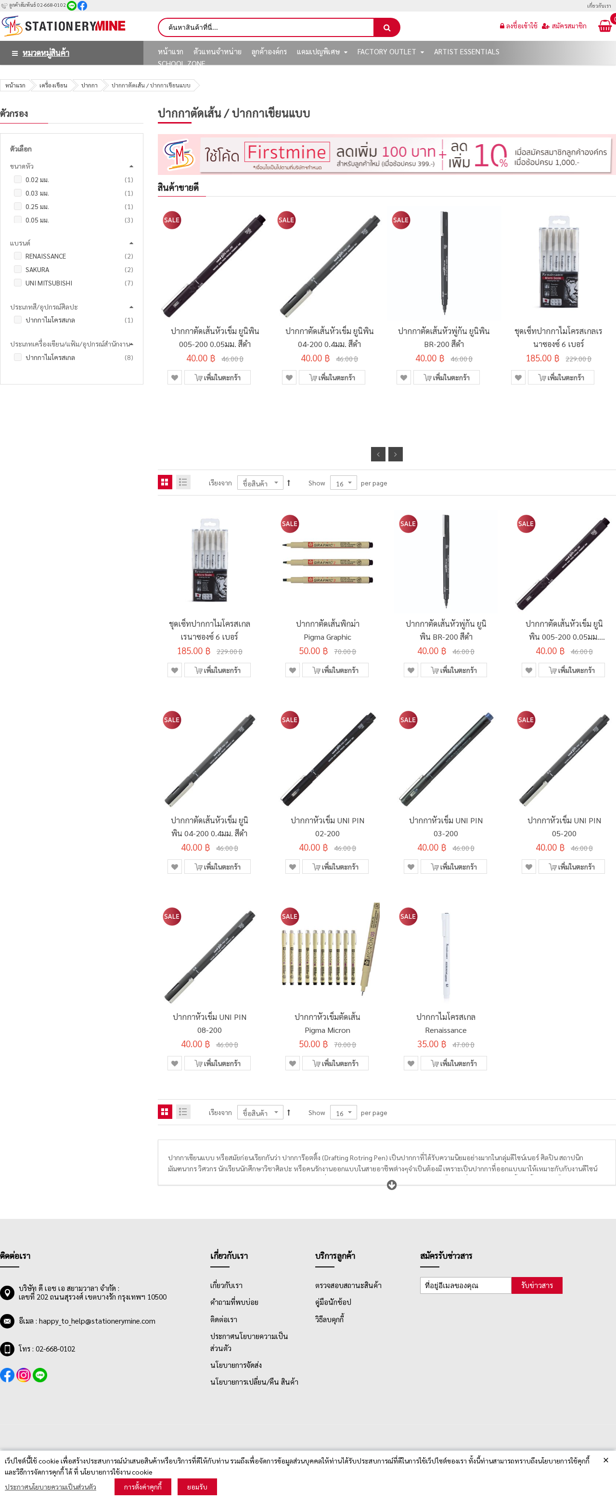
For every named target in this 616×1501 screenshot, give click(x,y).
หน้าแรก (15, 85)
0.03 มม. (79, 192)
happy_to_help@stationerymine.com (97, 1321)
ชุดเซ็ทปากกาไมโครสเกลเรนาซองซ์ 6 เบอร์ (558, 337)
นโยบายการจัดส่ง (236, 1365)
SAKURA (79, 269)
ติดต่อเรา (223, 1319)
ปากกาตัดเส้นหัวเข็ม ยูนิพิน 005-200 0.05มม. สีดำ (215, 337)
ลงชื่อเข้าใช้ (522, 25)
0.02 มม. (79, 179)
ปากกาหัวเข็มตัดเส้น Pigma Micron (327, 1023)
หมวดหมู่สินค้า (46, 53)
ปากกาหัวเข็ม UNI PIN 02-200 (327, 826)
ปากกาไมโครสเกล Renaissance (445, 1023)
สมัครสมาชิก (569, 25)
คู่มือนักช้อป (333, 1302)
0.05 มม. (79, 219)
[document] (308, 1475)
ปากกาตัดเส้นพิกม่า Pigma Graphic (327, 630)
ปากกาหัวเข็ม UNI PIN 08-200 (209, 1023)
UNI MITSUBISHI (79, 282)
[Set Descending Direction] (289, 482)
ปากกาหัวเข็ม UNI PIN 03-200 (446, 826)
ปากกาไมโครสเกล (79, 319)
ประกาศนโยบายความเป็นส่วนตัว (50, 1486)
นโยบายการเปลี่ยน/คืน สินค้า (254, 1382)
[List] (183, 482)
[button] (174, 377)
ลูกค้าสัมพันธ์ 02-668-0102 (37, 4)
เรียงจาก (220, 482)
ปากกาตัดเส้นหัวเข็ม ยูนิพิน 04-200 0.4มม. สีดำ (329, 337)
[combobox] (266, 27)
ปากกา (89, 85)
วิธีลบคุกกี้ (329, 1319)
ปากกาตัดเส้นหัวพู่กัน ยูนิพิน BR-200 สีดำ (444, 337)
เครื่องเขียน (53, 85)
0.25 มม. (79, 206)
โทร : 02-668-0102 (47, 1348)
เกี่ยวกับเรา (599, 5)
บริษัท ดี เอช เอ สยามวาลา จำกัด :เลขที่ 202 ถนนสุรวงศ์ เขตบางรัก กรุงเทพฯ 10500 (93, 1292)
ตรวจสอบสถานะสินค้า (348, 1285)
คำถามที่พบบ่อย (234, 1302)
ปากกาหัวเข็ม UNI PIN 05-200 (564, 826)
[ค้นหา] (387, 27)
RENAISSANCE (79, 255)
